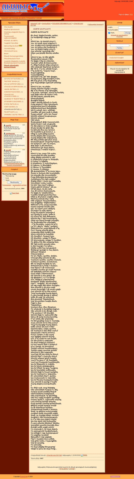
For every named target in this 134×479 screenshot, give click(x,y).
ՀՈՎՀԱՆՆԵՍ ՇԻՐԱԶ (11, 109)
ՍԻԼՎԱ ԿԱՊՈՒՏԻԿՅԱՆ (12, 84)
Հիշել (112, 32)
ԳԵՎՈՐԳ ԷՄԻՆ (9, 112)
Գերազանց (9, 176)
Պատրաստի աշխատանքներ (10, 37)
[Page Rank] (14, 193)
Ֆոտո (6, 53)
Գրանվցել (119, 36)
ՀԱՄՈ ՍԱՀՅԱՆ (9, 106)
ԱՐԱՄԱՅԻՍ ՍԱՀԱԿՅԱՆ (12, 101)
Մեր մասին (8, 27)
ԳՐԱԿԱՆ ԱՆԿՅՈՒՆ (19, 18)
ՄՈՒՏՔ (39, 18)
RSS (131, 14)
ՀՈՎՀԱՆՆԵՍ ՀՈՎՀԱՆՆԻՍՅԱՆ (10, 95)
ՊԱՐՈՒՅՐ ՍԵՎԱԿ (10, 81)
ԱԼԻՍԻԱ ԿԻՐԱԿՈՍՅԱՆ (12, 79)
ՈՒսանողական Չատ (12, 58)
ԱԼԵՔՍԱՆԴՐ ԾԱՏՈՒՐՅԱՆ (13, 99)
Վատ (7, 180)
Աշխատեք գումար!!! (11, 46)
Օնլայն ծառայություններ (13, 56)
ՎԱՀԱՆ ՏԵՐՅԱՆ (10, 89)
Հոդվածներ (46, 23)
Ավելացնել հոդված (95, 24)
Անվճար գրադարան (11, 29)
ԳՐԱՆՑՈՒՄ (31, 18)
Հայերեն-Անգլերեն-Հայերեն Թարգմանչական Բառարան (15, 62)
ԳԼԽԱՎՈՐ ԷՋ (6, 18)
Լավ (7, 178)
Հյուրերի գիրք (9, 48)
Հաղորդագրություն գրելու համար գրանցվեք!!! (14, 164)
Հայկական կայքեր (116, 57)
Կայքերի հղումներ (11, 43)
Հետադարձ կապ (10, 51)
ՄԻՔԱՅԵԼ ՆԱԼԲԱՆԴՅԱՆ (13, 114)
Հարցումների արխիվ (19, 185)
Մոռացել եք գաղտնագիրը (119, 35)
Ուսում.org (24, 476)
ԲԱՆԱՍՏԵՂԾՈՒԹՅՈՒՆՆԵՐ (62, 23)
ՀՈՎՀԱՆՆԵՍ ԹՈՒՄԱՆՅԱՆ (13, 86)
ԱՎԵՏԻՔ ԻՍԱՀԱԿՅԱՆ (12, 92)
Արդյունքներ (7, 185)
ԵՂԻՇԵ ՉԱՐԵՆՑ (10, 104)
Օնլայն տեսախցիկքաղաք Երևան (11, 66)
